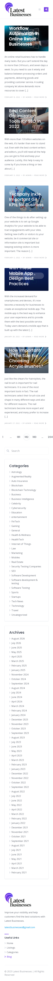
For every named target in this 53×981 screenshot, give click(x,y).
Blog (9, 956)
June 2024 (16, 697)
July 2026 (16, 643)
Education (16, 512)
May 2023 (16, 751)
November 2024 (19, 674)
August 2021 (18, 845)
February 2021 (19, 872)
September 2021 (20, 841)
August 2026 (18, 638)
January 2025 (18, 670)
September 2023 (20, 733)
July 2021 (16, 850)
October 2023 (18, 728)
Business (16, 494)
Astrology (16, 472)
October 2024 (18, 679)
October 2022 (18, 782)
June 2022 (16, 800)
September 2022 (20, 787)
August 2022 (18, 791)
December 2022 (19, 773)
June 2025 (16, 647)
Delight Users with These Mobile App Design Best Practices (23, 273)
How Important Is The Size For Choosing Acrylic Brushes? (26, 358)
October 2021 (18, 836)
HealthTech (17, 539)
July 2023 (16, 742)
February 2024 (19, 710)
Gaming (15, 526)
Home (10, 943)
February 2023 (19, 764)
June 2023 (16, 746)
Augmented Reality (21, 476)
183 (34, 437)
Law (13, 548)
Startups (16, 596)
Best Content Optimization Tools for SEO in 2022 (25, 119)
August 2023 (18, 737)
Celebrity (16, 503)
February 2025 (19, 665)
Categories (12, 952)
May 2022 (16, 805)
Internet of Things (21, 544)
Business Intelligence (22, 499)
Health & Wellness (21, 535)
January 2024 (18, 715)
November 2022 (19, 778)
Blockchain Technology (23, 490)
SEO (13, 571)
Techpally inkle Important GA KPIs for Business (26, 199)
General (15, 530)
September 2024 (20, 683)
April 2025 (16, 656)
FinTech (15, 521)
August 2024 (18, 688)
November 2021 (19, 832)
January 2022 (18, 823)
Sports (15, 592)
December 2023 (19, 719)
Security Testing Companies (26, 566)
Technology (17, 605)
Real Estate (17, 562)
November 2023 (19, 724)
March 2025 (17, 661)
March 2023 (17, 760)
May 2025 (16, 652)
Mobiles (15, 557)
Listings (11, 947)
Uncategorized (19, 614)
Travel (14, 610)
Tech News (17, 601)
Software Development (23, 575)
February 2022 (19, 818)
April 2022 (16, 809)
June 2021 (16, 854)
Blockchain (17, 485)
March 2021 (17, 868)
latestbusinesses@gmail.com (20, 927)
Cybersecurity (18, 508)
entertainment (19, 517)
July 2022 (16, 796)
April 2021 (16, 863)
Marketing (17, 553)
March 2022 (17, 814)
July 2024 (16, 692)
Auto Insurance (19, 481)
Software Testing (20, 587)
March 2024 (17, 706)
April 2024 (16, 701)
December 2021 (19, 827)
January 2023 (18, 769)
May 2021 (16, 859)
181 (18, 437)
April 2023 (16, 755)
